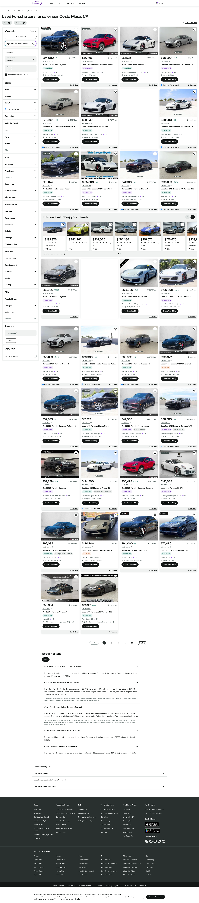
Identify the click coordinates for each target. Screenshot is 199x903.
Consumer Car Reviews (64, 809)
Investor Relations (85, 886)
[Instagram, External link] (159, 841)
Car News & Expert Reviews (65, 813)
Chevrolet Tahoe (129, 871)
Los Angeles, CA (128, 817)
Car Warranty (105, 821)
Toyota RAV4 (38, 860)
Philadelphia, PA (128, 828)
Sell (60, 3)
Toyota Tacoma (39, 867)
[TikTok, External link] (146, 841)
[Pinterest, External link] (163, 841)
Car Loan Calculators (108, 809)
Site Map (104, 832)
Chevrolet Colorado (130, 875)
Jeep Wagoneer (106, 867)
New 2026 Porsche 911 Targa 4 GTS (150, 244)
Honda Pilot (60, 871)
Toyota (36, 856)
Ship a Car (104, 817)
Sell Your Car (82, 809)
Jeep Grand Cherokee (109, 863)
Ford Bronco (83, 863)
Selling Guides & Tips (85, 821)
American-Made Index (64, 828)
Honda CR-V (60, 860)
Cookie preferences (134, 897)
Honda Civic (60, 863)
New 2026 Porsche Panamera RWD (51, 244)
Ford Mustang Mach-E (86, 871)
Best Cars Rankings (63, 821)
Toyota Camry (39, 871)
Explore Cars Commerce (153, 809)
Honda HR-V (60, 875)
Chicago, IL (127, 809)
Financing (37, 838)
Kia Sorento (150, 863)
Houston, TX (127, 813)
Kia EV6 (148, 875)
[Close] (196, 888)
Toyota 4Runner (39, 875)
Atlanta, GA (127, 825)
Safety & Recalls (61, 825)
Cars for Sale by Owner (42, 821)
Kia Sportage (150, 860)
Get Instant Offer (84, 813)
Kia (147, 856)
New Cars (37, 813)
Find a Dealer (38, 825)
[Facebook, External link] (151, 841)
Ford (80, 856)
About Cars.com (58, 886)
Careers (99, 886)
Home (4, 11)
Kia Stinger (149, 867)
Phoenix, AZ (127, 821)
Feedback (142, 886)
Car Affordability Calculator (110, 813)
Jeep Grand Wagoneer (109, 871)
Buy (51, 3)
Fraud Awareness (130, 886)
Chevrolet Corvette (130, 860)
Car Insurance (106, 825)
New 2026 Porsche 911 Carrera (124, 244)
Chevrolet (127, 856)
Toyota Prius (38, 863)
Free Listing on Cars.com (87, 817)
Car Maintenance (107, 828)
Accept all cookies (155, 897)
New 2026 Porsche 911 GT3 (78, 243)
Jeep (102, 856)
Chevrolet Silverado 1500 (132, 863)
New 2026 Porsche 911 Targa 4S (102, 244)
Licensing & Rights (112, 886)
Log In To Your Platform (153, 813)
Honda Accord (61, 867)
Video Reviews (61, 832)
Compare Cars (61, 817)
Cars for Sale (12, 11)
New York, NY (127, 832)
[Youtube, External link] (155, 841)
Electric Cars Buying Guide (43, 835)
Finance (82, 3)
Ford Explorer (83, 875)
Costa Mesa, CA (25, 11)
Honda (58, 856)
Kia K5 (148, 871)
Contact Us (72, 886)
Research (70, 3)
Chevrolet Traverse (130, 867)
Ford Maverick (84, 860)
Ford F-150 (82, 867)
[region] (99, 895)
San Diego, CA (128, 836)
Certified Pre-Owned (41, 817)
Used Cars (37, 809)
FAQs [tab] (46, 659)
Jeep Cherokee (106, 875)
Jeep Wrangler (106, 860)
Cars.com (117, 895)
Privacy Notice (58, 895)
